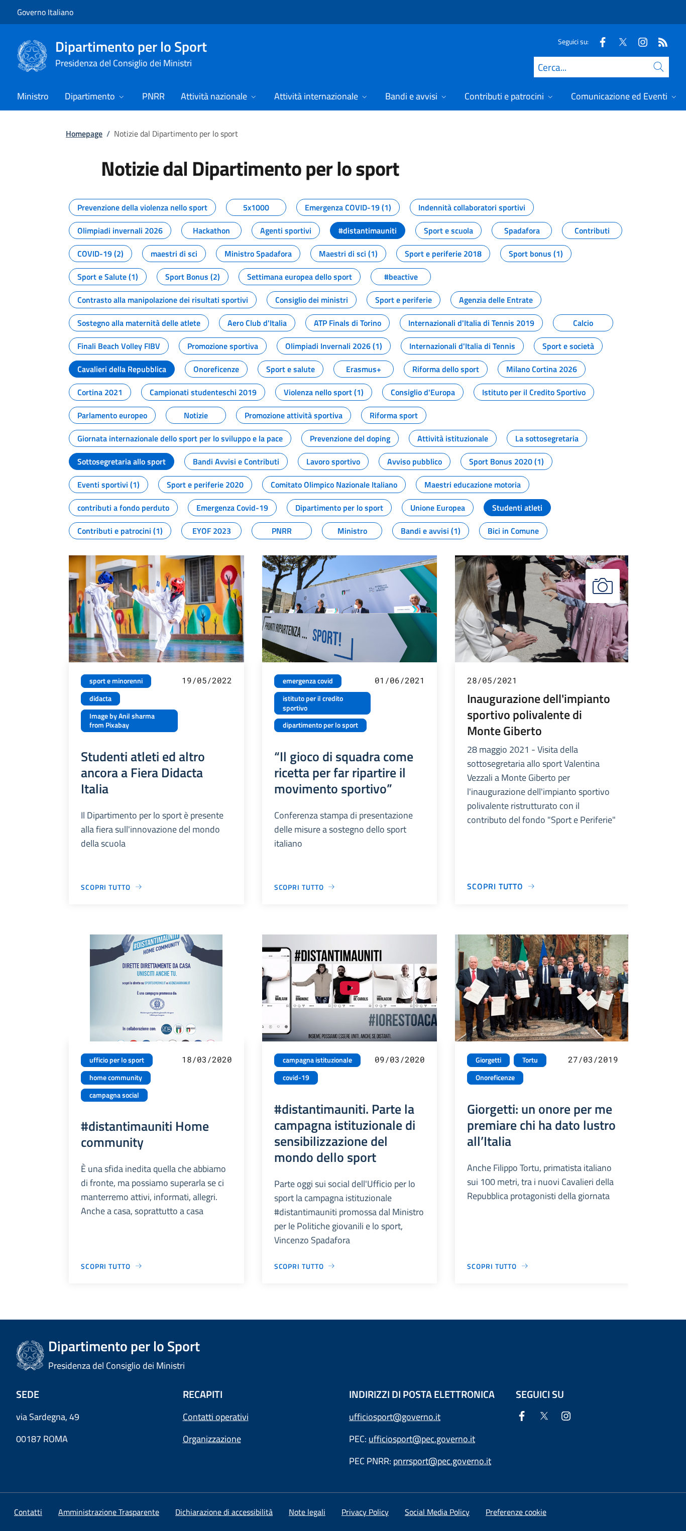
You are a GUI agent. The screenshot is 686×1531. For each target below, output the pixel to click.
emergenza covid (308, 680)
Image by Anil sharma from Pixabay (122, 721)
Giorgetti (488, 1060)
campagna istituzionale (317, 1060)
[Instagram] (639, 41)
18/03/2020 (207, 1059)
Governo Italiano (45, 12)
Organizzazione (212, 1439)
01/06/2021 (400, 680)
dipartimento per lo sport (320, 725)
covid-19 (296, 1077)
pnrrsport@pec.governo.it (442, 1461)
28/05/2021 (492, 680)
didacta (100, 698)
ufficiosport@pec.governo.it (422, 1439)
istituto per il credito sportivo (313, 703)
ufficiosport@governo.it (394, 1417)
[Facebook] (599, 41)
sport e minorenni (116, 680)
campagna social (114, 1095)
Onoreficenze (495, 1077)
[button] (516, 1512)
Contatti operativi (216, 1417)
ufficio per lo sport (116, 1060)
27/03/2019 (593, 1059)
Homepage (84, 134)
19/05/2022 (207, 680)
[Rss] (659, 41)
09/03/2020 (400, 1059)
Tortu (530, 1060)
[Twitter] (619, 41)
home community (115, 1077)
